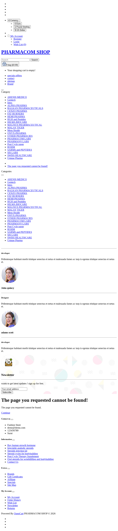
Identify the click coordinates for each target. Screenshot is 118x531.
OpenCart (19, 513)
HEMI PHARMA (16, 116)
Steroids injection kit (17, 451)
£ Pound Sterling (22, 27)
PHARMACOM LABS (19, 138)
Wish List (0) (20, 44)
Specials (11, 482)
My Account (13, 497)
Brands (10, 474)
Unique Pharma (15, 158)
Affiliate (11, 479)
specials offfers (14, 75)
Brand (10, 84)
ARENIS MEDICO (17, 97)
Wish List (12, 502)
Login (16, 41)
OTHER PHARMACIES (20, 136)
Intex (9, 102)
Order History (14, 500)
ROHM (11, 147)
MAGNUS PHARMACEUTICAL (24, 125)
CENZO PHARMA (17, 111)
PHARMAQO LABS (18, 141)
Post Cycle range (15, 144)
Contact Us (12, 462)
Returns (11, 508)
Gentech (11, 100)
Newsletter (12, 505)
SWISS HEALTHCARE (19, 155)
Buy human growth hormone (21, 445)
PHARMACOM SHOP (25, 52)
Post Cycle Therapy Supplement (23, 456)
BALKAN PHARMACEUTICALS (25, 108)
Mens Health (13, 130)
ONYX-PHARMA (16, 133)
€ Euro (18, 23)
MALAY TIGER (15, 127)
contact (10, 78)
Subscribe (6, 392)
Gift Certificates (15, 476)
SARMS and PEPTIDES (19, 150)
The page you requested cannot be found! (27, 166)
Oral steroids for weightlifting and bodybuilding (30, 459)
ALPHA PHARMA (17, 105)
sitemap (11, 81)
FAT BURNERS (15, 113)
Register (18, 39)
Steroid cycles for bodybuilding (22, 453)
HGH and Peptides (16, 119)
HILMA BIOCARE (17, 122)
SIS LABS (12, 152)
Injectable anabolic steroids (20, 448)
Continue (5, 412)
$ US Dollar (20, 30)
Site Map (11, 485)
